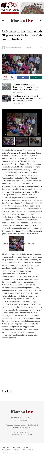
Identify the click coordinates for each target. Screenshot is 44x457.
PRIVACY (16, 450)
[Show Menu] (3, 20)
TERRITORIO (6, 447)
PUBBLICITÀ (28, 447)
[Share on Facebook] (23, 77)
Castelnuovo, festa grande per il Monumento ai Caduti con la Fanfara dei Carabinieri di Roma (27, 98)
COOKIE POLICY (28, 450)
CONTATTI (16, 447)
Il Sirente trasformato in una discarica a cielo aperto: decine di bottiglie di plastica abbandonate (26, 87)
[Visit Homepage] (22, 20)
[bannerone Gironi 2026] (22, 8)
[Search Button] (41, 20)
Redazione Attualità (14, 47)
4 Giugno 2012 (29, 47)
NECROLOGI (6, 450)
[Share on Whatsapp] (36, 77)
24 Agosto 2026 (18, 92)
